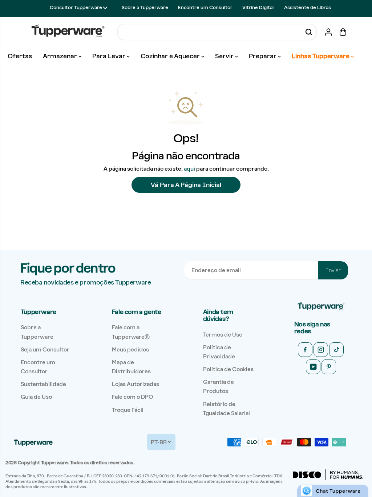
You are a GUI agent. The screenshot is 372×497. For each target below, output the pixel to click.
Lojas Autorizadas (135, 384)
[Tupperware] (68, 31)
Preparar (263, 56)
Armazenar (60, 56)
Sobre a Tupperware (145, 7)
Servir (225, 56)
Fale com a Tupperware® (131, 331)
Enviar (333, 270)
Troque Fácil (127, 410)
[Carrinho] (342, 32)
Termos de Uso (222, 334)
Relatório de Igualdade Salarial (226, 408)
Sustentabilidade (43, 384)
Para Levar (109, 56)
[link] (321, 306)
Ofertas (20, 56)
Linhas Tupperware (321, 56)
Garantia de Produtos (218, 386)
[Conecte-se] (328, 32)
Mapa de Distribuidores (131, 366)
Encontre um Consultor (205, 7)
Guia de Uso (36, 397)
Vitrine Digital (258, 7)
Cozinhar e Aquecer (171, 56)
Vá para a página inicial (186, 184)
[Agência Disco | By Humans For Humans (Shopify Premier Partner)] (328, 474)
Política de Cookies (228, 369)
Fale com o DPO (132, 397)
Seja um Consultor (45, 349)
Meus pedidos (130, 349)
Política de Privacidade (219, 351)
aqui (189, 169)
